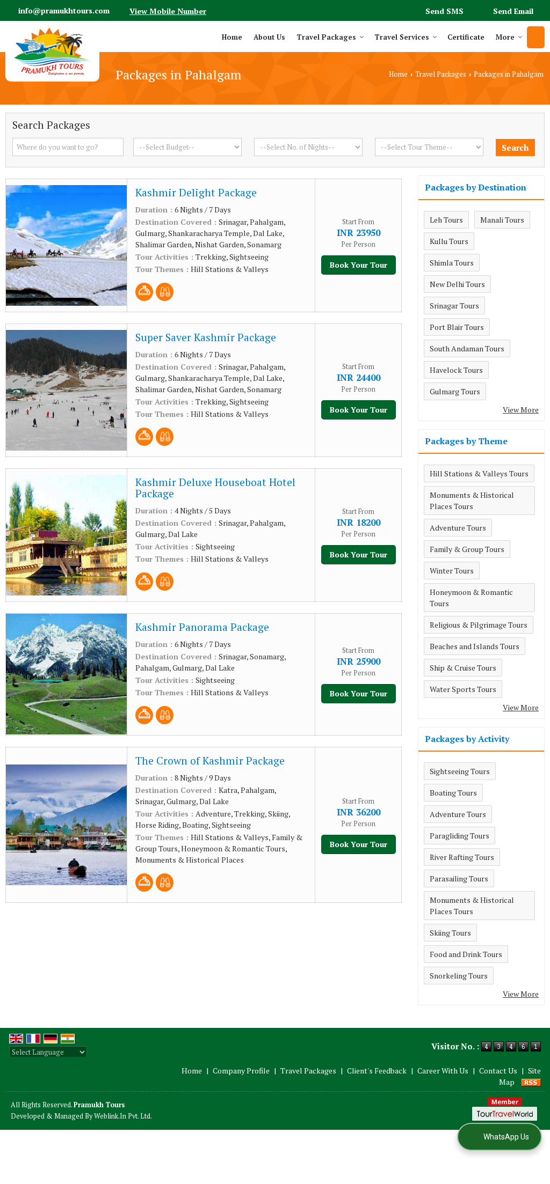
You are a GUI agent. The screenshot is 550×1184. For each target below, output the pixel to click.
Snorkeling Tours (459, 975)
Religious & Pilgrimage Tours (478, 625)
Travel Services (401, 37)
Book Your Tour (358, 265)
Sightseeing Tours (460, 771)
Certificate (465, 37)
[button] (167, 11)
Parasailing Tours (459, 878)
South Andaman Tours (467, 348)
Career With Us (442, 1070)
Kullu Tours (449, 241)
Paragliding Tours (459, 835)
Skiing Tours (450, 933)
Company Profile (241, 1070)
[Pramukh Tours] (52, 51)
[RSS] (531, 1082)
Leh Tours (446, 220)
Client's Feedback (377, 1070)
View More (521, 410)
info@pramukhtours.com (64, 10)
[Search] (536, 37)
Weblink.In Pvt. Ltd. (123, 1116)
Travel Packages (326, 37)
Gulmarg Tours (455, 391)
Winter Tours (452, 570)
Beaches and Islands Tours (474, 646)
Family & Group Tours (467, 549)
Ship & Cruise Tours (463, 668)
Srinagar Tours (454, 305)
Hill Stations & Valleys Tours (479, 473)
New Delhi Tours (457, 284)
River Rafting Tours (462, 857)
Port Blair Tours (457, 327)
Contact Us (498, 1070)
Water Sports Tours (463, 689)
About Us (269, 37)
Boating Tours (453, 793)
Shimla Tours (452, 263)
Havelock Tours (456, 370)
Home (232, 37)
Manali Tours (502, 220)
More (505, 37)
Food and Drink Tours (466, 954)
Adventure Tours (458, 528)
